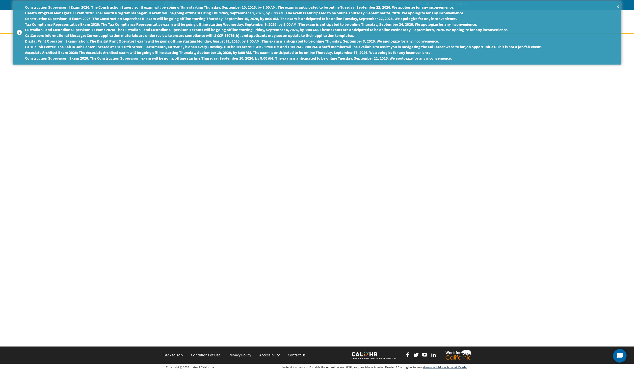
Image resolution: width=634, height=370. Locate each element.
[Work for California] (458, 354)
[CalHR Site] (374, 354)
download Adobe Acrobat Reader (445, 367)
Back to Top (173, 354)
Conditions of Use (205, 354)
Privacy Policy (240, 354)
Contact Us (297, 354)
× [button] (617, 6)
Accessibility (269, 354)
